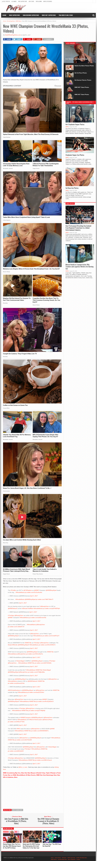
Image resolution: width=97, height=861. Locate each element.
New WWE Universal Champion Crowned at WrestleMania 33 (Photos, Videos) (48, 821)
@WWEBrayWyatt (51, 590)
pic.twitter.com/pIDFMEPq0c (51, 608)
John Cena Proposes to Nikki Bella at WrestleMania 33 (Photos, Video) (16, 821)
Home (4, 15)
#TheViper (11, 615)
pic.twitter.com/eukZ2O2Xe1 (35, 692)
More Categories (47, 1)
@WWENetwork (12, 608)
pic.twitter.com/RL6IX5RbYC (47, 645)
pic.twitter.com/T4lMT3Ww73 (44, 599)
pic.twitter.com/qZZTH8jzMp (36, 710)
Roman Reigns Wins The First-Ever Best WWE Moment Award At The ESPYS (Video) (12, 846)
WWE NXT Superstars (49, 15)
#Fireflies (13, 590)
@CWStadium (27, 590)
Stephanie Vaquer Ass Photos (75, 155)
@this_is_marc (22, 767)
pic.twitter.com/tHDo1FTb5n (16, 721)
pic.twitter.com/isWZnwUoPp (37, 617)
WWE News (18, 21)
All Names (14, 1)
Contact (78, 859)
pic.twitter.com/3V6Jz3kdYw (34, 654)
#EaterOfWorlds (12, 645)
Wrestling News (11, 21)
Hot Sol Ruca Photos (81, 73)
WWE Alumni (39, 1)
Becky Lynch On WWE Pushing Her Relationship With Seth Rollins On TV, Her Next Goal (31, 846)
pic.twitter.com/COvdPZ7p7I (51, 635)
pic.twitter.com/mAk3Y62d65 (23, 740)
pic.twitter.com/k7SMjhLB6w (36, 672)
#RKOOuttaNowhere (14, 690)
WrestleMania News (17, 810)
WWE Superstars (22, 1)
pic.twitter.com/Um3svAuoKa (33, 592)
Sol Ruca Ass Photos (72, 188)
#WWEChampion (26, 717)
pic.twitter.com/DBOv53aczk (43, 760)
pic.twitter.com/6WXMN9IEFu (40, 731)
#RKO (18, 728)
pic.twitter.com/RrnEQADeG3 (45, 701)
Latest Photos (6, 1)
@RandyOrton (44, 606)
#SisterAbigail (20, 661)
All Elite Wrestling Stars (81, 857)
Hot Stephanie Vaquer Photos (75, 124)
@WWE (36, 590)
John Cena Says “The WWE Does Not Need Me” (52, 845)
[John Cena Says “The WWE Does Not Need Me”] (52, 842)
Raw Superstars (14, 15)
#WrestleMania (20, 592)
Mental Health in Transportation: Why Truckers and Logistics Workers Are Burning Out (79, 267)
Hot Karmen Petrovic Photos (83, 80)
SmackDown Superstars (31, 15)
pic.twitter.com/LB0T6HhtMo (43, 663)
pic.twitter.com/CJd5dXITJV (16, 626)
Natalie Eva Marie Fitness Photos (84, 65)
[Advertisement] (32, 793)
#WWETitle (28, 642)
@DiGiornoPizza (47, 719)
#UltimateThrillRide (27, 608)
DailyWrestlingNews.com (13, 35)
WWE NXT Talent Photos (82, 87)
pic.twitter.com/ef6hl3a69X (16, 751)
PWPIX (67, 126)
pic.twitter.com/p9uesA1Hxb (16, 683)
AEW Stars (31, 1)
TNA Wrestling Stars (66, 15)
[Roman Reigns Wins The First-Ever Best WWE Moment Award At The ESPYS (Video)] (12, 842)
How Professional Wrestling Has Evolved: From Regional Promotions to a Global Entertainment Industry (78, 228)
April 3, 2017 (34, 596)
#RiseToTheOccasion (35, 719)
